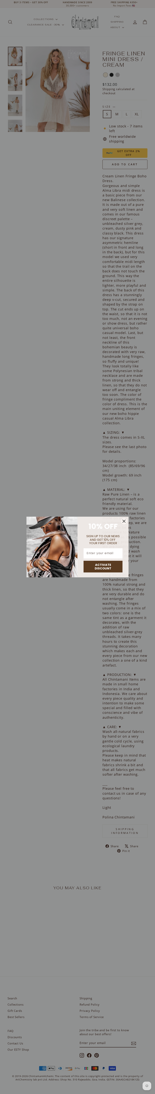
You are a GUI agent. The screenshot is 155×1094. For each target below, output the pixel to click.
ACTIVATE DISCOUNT (103, 567)
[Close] (124, 521)
